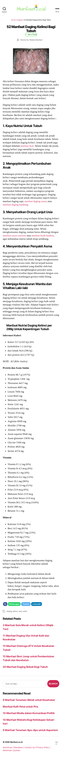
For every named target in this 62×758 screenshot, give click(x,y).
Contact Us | (30, 747)
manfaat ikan (27, 145)
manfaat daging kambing (15, 204)
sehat (25, 611)
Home (13, 20)
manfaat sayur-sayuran (14, 235)
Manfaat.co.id (16, 742)
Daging (19, 20)
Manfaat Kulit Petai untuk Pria (20, 706)
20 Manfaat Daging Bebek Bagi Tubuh (25, 666)
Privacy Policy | (43, 747)
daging (9, 611)
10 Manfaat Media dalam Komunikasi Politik (29, 713)
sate (20, 611)
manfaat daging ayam (35, 201)
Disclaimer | (19, 747)
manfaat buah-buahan (43, 235)
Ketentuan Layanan (11, 750)
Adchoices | (8, 747)
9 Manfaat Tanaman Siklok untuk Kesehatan (29, 699)
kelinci (15, 611)
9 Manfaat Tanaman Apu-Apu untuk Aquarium (30, 730)
